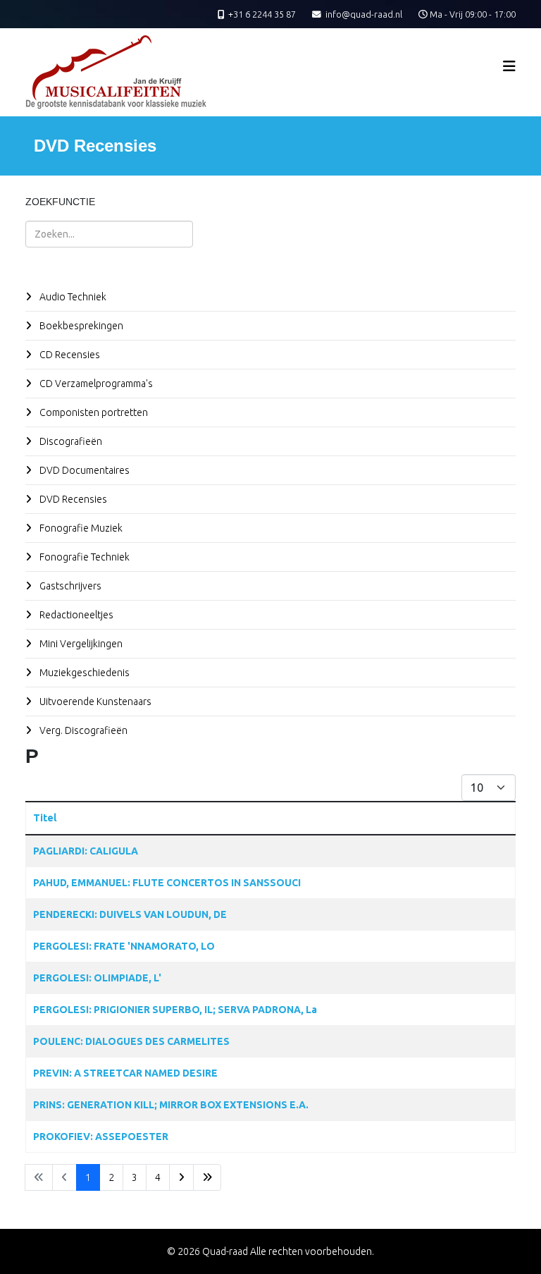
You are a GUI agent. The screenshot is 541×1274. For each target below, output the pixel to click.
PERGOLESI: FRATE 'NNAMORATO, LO (124, 946)
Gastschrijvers (69, 586)
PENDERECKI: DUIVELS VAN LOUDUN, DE (130, 914)
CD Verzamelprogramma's (95, 383)
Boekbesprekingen (80, 325)
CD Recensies (68, 354)
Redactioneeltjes (75, 614)
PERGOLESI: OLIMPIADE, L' (97, 978)
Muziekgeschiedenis (83, 672)
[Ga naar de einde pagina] (207, 1177)
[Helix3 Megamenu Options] (509, 66)
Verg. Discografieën (82, 730)
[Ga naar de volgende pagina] (181, 1177)
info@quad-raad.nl (363, 14)
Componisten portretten (92, 412)
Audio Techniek (71, 296)
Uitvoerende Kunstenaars (94, 701)
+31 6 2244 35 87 (262, 14)
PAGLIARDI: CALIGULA (85, 851)
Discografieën (69, 441)
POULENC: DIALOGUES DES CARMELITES (131, 1041)
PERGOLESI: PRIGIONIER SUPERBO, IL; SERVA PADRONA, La (175, 1009)
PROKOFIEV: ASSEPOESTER (100, 1136)
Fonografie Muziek (80, 528)
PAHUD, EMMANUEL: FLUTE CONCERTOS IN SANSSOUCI (167, 882)
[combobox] (109, 234)
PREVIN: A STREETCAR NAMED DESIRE (125, 1073)
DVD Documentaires (83, 470)
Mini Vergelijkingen (80, 643)
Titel (44, 817)
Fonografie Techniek (83, 557)
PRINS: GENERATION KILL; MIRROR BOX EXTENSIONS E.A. (171, 1104)
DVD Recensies (72, 499)
